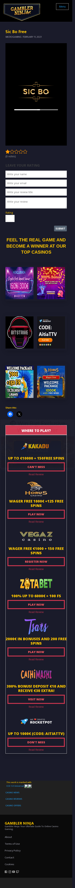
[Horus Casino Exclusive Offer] (37, 451)
